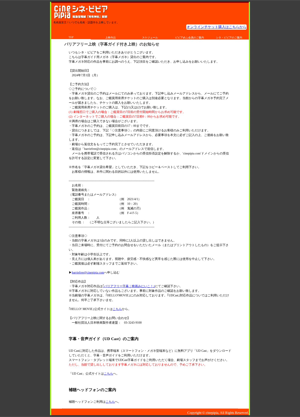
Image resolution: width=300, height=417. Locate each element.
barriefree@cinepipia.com (88, 272)
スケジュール (150, 37)
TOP (71, 37)
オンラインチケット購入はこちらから (216, 27)
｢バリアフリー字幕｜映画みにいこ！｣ (129, 286)
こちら (117, 309)
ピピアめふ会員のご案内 (189, 37)
